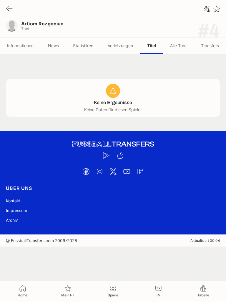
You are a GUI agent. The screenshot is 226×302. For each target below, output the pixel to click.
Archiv (12, 220)
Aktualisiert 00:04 (205, 240)
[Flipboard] (140, 171)
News (53, 45)
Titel (151, 45)
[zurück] (9, 9)
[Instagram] (99, 171)
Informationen (20, 45)
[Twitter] (113, 171)
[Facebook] (86, 171)
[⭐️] (216, 8)
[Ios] (119, 155)
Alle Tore (178, 45)
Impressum (16, 210)
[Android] (106, 155)
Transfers (210, 45)
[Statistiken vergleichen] (207, 8)
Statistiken (83, 45)
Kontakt (13, 200)
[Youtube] (126, 171)
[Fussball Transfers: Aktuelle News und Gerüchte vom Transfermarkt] (113, 144)
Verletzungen (120, 45)
